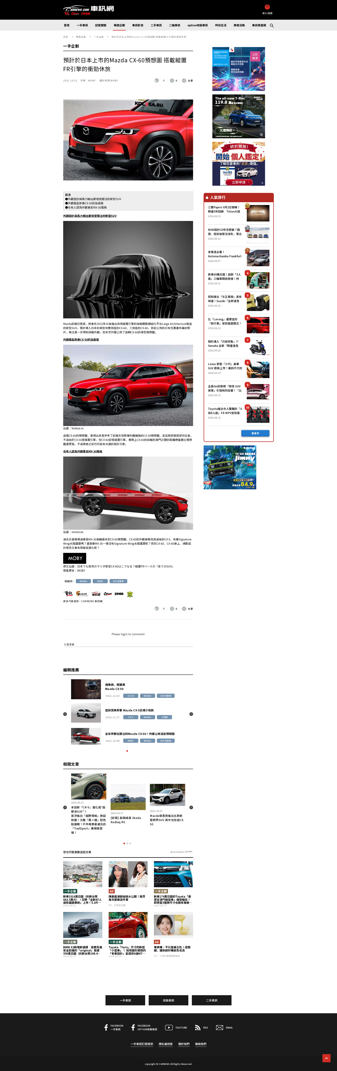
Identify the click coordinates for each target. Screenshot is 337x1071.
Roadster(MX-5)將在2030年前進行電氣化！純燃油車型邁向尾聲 (93, 811)
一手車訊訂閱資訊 (142, 1044)
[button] (127, 751)
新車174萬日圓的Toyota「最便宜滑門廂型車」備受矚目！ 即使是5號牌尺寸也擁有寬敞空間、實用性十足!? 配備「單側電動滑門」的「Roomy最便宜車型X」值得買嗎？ (173, 899)
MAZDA (83, 581)
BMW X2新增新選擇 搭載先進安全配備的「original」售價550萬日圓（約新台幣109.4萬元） (82, 950)
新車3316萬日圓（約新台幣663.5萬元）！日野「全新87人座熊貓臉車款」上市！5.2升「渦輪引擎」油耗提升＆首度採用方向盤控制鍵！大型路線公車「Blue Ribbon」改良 (82, 899)
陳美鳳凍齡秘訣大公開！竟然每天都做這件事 (127, 898)
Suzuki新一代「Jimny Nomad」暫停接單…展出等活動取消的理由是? (172, 811)
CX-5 (132, 717)
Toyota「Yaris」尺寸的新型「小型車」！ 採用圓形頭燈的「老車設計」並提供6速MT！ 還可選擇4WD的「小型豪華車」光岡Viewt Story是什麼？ (128, 950)
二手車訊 (211, 1000)
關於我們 (184, 1044)
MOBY (91, 80)
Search (270, 25)
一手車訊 (125, 1000)
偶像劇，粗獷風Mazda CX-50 (117, 686)
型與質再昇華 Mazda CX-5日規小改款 (131, 710)
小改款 (166, 717)
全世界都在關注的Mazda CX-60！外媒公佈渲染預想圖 (141, 734)
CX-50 (132, 695)
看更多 (255, 433)
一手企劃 (99, 36)
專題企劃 (81, 36)
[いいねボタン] (157, 80)
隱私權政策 (166, 1044)
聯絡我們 (200, 1044)
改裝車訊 (168, 1000)
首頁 (65, 36)
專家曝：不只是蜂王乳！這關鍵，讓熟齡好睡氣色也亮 (172, 949)
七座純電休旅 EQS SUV (131, 811)
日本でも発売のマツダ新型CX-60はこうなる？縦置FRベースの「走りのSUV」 (126, 566)
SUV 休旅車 (118, 581)
